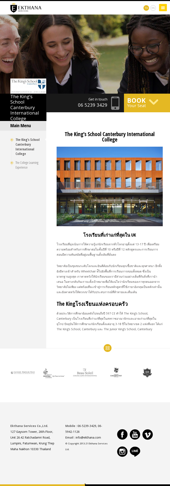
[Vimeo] (147, 434)
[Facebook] (122, 434)
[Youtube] (135, 434)
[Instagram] (122, 451)
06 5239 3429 (92, 105)
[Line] (135, 451)
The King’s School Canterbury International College (28, 146)
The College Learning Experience (27, 165)
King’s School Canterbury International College (24, 107)
